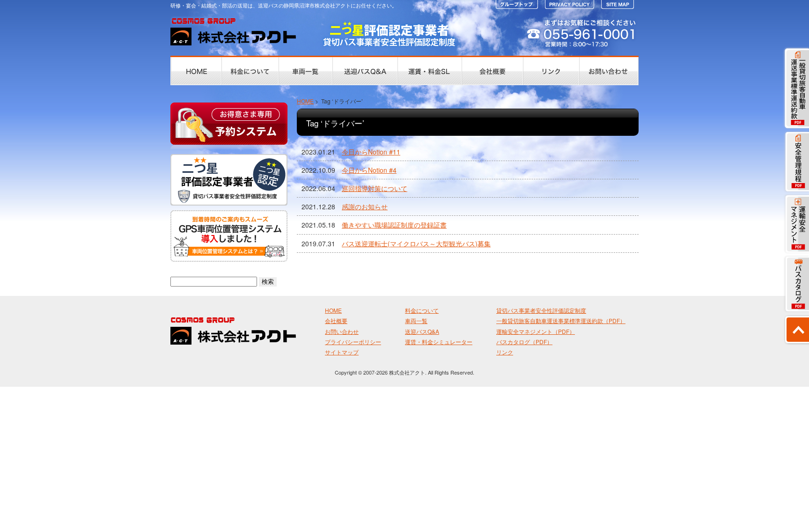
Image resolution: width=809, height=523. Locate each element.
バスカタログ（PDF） (524, 342)
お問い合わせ (342, 331)
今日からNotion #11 (371, 151)
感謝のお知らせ (365, 206)
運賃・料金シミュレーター (438, 342)
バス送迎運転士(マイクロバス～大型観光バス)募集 (416, 243)
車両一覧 (416, 320)
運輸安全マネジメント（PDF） (535, 331)
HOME (305, 101)
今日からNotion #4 (369, 170)
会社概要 (336, 320)
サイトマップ (342, 352)
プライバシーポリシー (353, 342)
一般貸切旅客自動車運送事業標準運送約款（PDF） (560, 320)
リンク (504, 352)
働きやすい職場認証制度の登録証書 (394, 224)
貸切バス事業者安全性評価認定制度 (541, 310)
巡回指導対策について (374, 188)
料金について (422, 310)
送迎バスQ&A (422, 331)
